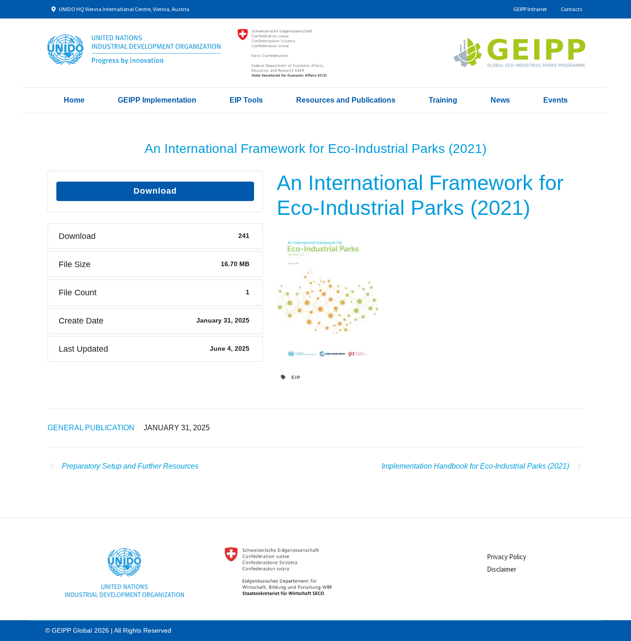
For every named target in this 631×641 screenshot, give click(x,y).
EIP (293, 377)
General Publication (91, 428)
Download (155, 190)
